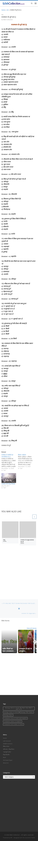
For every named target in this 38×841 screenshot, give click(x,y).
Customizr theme (30, 837)
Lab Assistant (7, 741)
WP (11, 837)
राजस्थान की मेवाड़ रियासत (8, 484)
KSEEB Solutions (7, 744)
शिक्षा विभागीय (6, 755)
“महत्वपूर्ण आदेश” (7, 752)
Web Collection (8, 19)
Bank (4, 757)
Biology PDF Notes (26, 712)
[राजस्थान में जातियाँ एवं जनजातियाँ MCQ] (9, 462)
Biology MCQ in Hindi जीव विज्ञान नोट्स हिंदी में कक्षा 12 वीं (18, 708)
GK (8, 10)
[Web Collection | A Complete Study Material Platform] (13, 3)
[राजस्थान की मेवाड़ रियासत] (8, 478)
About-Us (5, 763)
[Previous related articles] (30, 517)
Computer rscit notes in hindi (13, 724)
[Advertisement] (19, 572)
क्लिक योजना (6, 746)
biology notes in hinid (11, 712)
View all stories (32, 628)
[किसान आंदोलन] (26, 461)
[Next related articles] (34, 517)
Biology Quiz (8, 715)
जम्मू (4, 540)
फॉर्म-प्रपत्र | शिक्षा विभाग (8, 749)
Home (3, 10)
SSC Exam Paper (7, 760)
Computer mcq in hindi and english (15, 718)
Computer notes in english (12, 721)
